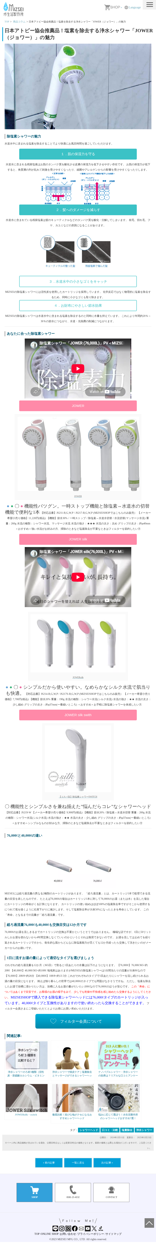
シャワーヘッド (89, 1130)
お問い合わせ (68, 1234)
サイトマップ (114, 1234)
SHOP (35, 1197)
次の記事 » (107, 1162)
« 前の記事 (49, 1162)
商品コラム (19, 21)
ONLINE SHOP (49, 1234)
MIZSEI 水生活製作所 (14, 9)
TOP (36, 1234)
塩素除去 (127, 1130)
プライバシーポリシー (90, 1234)
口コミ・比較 (110, 1130)
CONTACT (111, 1197)
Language (135, 7)
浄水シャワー (144, 1130)
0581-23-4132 (73, 1197)
